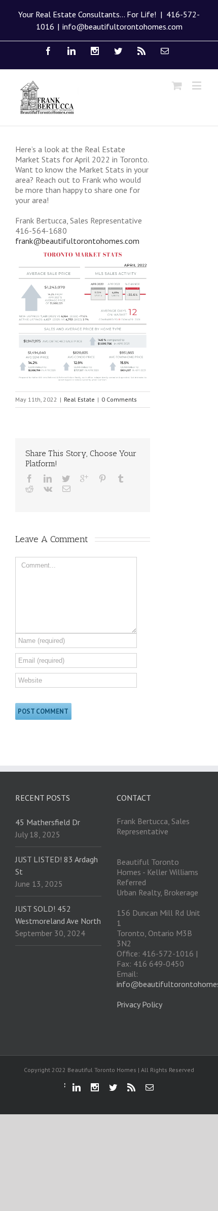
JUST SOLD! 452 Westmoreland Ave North (58, 915)
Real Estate (79, 399)
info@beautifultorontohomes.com (122, 26)
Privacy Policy (139, 1004)
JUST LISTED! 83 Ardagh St (56, 865)
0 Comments (119, 399)
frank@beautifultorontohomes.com (77, 241)
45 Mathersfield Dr (47, 822)
